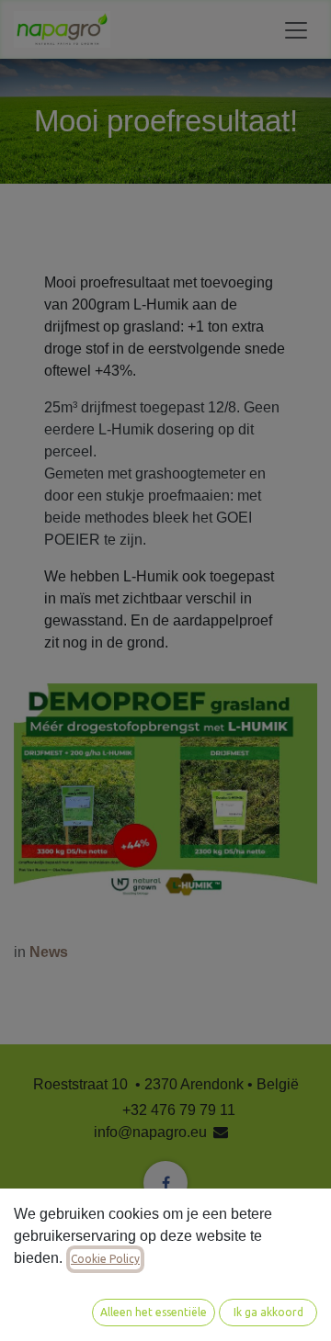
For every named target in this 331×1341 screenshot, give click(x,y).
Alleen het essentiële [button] (153, 1312)
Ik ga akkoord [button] (268, 1312)
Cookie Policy (105, 1259)
